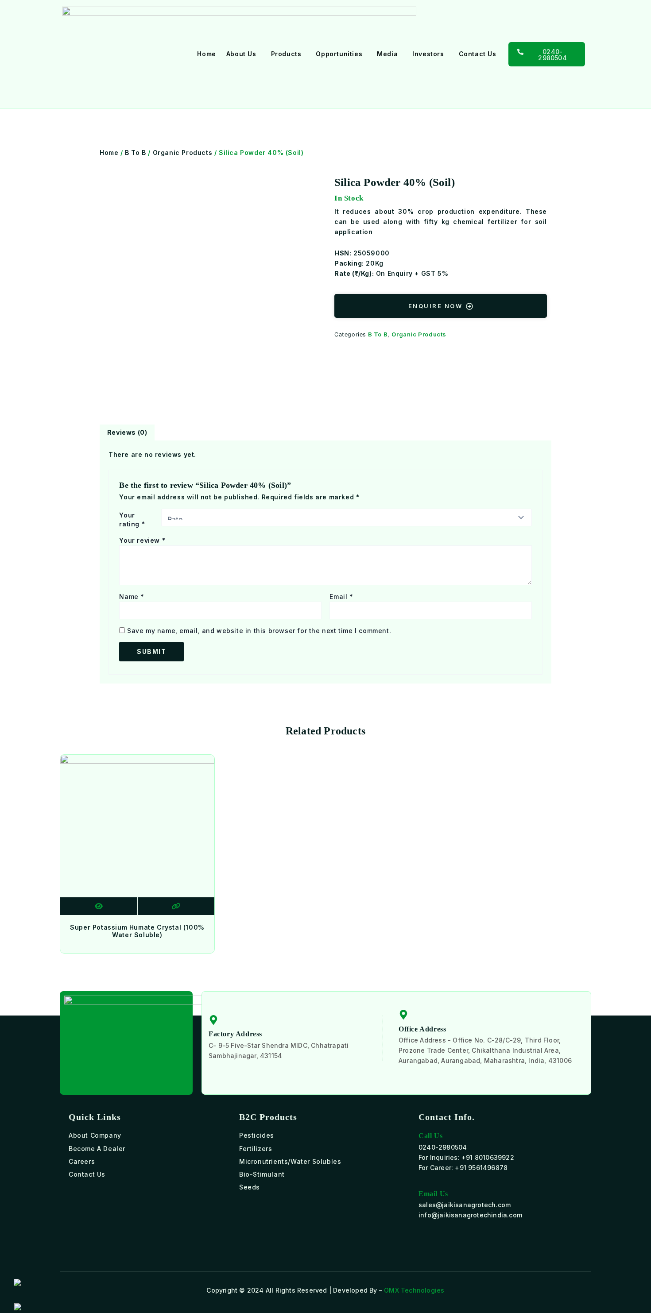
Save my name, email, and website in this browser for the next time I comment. (259, 630)
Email (341, 596)
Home (206, 54)
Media (387, 54)
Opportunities (339, 54)
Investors (428, 54)
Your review (142, 540)
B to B (135, 152)
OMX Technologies (414, 1290)
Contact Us (477, 54)
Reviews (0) (127, 432)
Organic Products (183, 152)
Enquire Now (435, 305)
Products (286, 54)
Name (131, 596)
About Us (241, 54)
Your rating (132, 519)
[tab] (127, 432)
